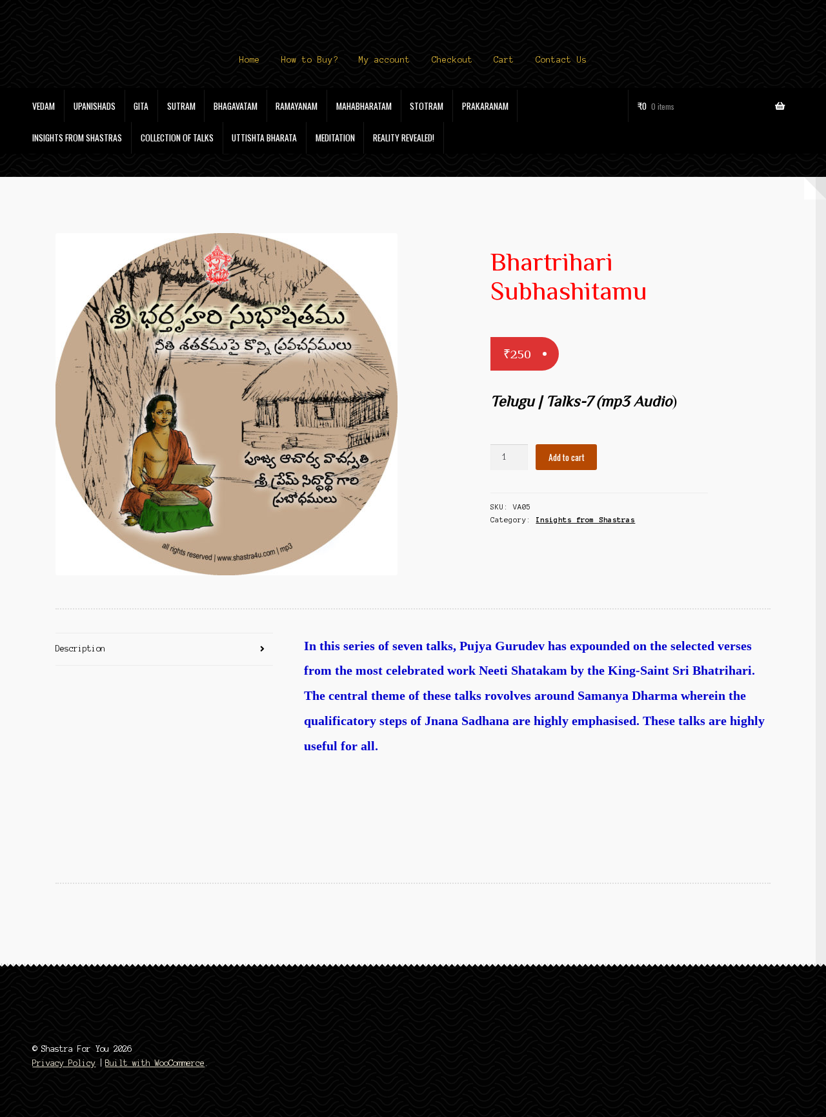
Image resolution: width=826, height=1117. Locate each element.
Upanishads (95, 105)
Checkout (452, 60)
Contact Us (561, 60)
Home (249, 60)
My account (384, 60)
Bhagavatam (235, 105)
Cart (504, 60)
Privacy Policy (64, 1063)
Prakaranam (485, 105)
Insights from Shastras (77, 137)
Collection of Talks (177, 137)
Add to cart (567, 457)
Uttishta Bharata (264, 137)
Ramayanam (296, 105)
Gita (141, 105)
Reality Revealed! (403, 137)
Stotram (426, 105)
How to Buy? (309, 60)
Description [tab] (80, 648)
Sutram (181, 105)
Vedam (43, 105)
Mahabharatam (364, 105)
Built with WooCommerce (155, 1063)
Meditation (335, 137)
